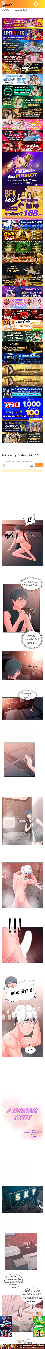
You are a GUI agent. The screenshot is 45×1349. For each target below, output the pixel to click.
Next (41, 465)
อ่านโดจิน (5, 10)
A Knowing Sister (18, 461)
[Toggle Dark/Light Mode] (4, 465)
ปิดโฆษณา (24, 1341)
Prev (37, 465)
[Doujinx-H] (7, 4)
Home (8, 461)
